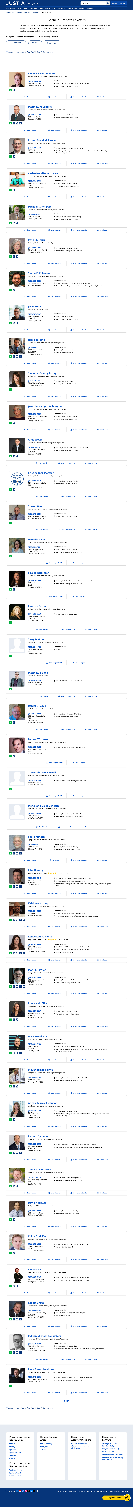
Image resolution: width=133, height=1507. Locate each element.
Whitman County (15, 1470)
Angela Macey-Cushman (42, 1103)
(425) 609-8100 (34, 1044)
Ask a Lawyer (23, 8)
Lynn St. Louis (36, 240)
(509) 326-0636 (34, 580)
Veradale (12, 1455)
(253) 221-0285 (34, 911)
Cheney (12, 1447)
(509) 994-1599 (34, 181)
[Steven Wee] (17, 512)
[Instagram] (26, 1491)
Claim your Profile (108, 1452)
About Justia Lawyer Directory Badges (109, 1445)
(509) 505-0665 (34, 314)
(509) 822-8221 (34, 547)
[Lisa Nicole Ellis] (17, 1009)
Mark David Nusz (38, 1036)
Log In (114, 3)
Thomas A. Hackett (39, 1169)
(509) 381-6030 (34, 680)
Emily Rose (34, 1269)
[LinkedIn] (17, 1491)
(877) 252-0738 (34, 613)
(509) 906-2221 (34, 347)
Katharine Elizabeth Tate (43, 173)
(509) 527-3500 (34, 813)
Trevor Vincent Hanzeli (42, 772)
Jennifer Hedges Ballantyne (45, 406)
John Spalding (36, 339)
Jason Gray (34, 306)
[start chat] (127, 1497)
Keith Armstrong (38, 903)
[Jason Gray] (17, 312)
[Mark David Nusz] (17, 1042)
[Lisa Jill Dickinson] (17, 579)
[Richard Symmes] (17, 1142)
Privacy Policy (108, 1491)
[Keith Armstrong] (17, 909)
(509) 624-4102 (34, 647)
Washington (34, 12)
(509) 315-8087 (34, 514)
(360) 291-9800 (34, 977)
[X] (34, 1491)
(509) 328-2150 (34, 114)
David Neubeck (37, 1202)
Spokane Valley (15, 1452)
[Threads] (28, 1491)
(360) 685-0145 (34, 1277)
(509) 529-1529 (34, 747)
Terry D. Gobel (36, 639)
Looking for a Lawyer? (113, 1498)
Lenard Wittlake (38, 739)
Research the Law (36, 8)
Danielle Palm (36, 539)
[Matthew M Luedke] (17, 113)
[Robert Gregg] (17, 1309)
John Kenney (35, 870)
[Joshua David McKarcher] (17, 146)
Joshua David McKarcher (43, 140)
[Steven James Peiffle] (17, 1076)
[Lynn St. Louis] (17, 246)
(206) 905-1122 (34, 844)
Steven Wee (35, 506)
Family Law (44, 1447)
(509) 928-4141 (34, 447)
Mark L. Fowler (37, 969)
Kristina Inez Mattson (41, 473)
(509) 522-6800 (34, 713)
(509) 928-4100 (34, 81)
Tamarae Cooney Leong (42, 373)
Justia (8, 12)
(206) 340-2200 (34, 1110)
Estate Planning (46, 1444)
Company (81, 1491)
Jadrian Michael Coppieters (44, 1336)
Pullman (12, 1444)
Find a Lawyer (11, 8)
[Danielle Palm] (17, 545)
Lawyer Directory (17, 12)
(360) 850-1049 (34, 878)
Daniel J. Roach (37, 705)
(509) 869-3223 (34, 214)
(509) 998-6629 (34, 480)
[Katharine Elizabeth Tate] (17, 179)
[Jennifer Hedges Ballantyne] (17, 412)
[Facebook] (23, 1491)
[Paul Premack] (17, 843)
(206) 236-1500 (34, 1343)
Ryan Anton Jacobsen (41, 1369)
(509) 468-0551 (34, 247)
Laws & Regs (61, 8)
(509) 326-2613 (34, 380)
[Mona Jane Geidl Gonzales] (17, 812)
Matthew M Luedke (40, 106)
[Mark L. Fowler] (17, 976)
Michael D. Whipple (40, 206)
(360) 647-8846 (34, 1210)
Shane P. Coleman (39, 273)
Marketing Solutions (86, 8)
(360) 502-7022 (34, 1244)
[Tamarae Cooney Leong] (17, 379)
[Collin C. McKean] (17, 1242)
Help (87, 1491)
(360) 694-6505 (34, 1310)
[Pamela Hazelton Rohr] (17, 79)
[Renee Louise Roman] (17, 942)
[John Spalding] (17, 346)
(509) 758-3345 (34, 147)
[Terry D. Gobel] (17, 645)
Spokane (12, 1450)
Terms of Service (96, 1491)
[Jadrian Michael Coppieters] (17, 1342)
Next (66, 1401)
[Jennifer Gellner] (17, 612)
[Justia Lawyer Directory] (15, 3)
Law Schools (50, 8)
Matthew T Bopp (38, 672)
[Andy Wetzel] (17, 445)
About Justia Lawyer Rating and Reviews (112, 1458)
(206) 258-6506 (34, 944)
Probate (26, 12)
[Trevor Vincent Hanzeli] (17, 778)
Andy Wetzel (35, 439)
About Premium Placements (112, 1455)
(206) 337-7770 (34, 1177)
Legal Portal (73, 1491)
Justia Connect (62, 1491)
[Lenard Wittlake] (17, 745)
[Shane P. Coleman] (17, 279)
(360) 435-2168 (34, 1077)
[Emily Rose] (17, 1275)
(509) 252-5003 (34, 414)
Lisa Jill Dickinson (38, 572)
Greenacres (13, 1458)
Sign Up (122, 3)
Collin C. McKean (38, 1236)
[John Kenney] (17, 876)
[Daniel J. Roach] (17, 712)
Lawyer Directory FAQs (111, 1449)
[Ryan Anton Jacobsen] (17, 1375)
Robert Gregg (36, 1302)
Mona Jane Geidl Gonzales (43, 805)
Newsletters (72, 8)
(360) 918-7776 (34, 1377)
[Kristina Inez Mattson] (17, 479)
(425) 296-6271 (34, 1011)
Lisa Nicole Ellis (37, 1003)
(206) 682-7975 (34, 1144)
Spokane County (15, 1473)
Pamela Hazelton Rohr (41, 73)
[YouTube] (20, 1491)
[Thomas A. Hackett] (17, 1175)
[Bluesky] (31, 1491)
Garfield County (15, 1476)
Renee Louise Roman (40, 936)
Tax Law (43, 1450)
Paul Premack (36, 836)
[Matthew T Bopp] (17, 679)
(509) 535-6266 (34, 281)
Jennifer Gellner (38, 606)
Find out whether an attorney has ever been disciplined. (80, 1446)
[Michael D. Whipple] (17, 212)
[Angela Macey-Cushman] (17, 1109)
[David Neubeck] (17, 1209)
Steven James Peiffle (40, 1069)
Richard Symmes (38, 1136)
